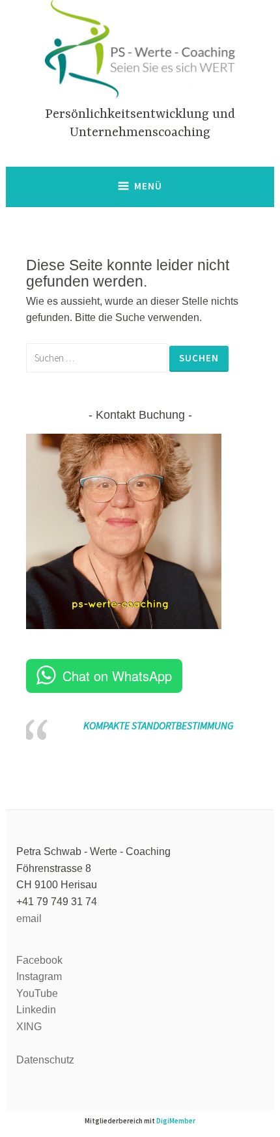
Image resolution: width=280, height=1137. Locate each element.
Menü (148, 186)
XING (29, 1026)
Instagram (39, 976)
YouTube (37, 993)
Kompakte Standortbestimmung (158, 725)
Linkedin (36, 1009)
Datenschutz (45, 1059)
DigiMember (175, 1120)
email (29, 918)
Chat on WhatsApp (117, 675)
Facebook (39, 960)
